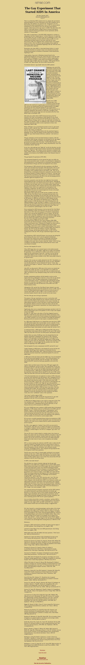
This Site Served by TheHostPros (42, 663)
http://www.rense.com (42, 659)
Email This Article (42, 652)
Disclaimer (42, 650)
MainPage (42, 658)
